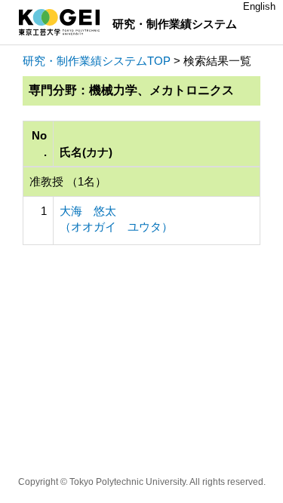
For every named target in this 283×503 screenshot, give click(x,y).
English (259, 6)
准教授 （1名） (67, 181)
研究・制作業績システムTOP (97, 60)
